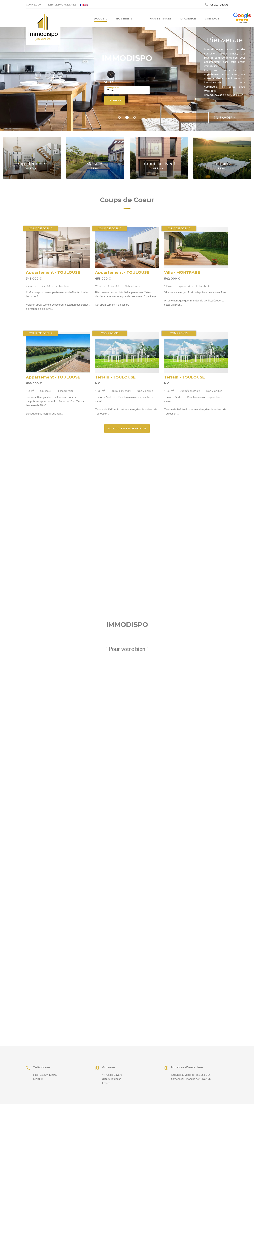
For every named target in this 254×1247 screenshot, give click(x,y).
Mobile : (38, 1078)
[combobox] (127, 90)
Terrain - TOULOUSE (115, 377)
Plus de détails (58, 247)
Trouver (114, 100)
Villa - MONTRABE (182, 272)
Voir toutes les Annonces (126, 428)
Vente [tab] (108, 82)
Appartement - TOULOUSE (53, 272)
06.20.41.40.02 (219, 4)
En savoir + (225, 117)
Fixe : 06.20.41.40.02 (45, 1074)
